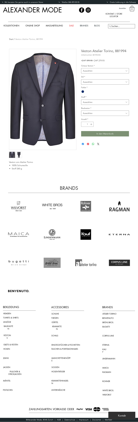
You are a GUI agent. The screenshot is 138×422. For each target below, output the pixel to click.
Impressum (84, 419)
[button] (132, 8)
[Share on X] (98, 144)
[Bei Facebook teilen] (82, 144)
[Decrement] (83, 124)
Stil (83, 77)
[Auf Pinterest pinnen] (88, 144)
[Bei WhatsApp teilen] (93, 144)
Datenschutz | (71, 419)
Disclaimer (96, 419)
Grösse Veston (88, 66)
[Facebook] (81, 10)
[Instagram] (88, 10)
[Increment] (91, 124)
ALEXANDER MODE (32, 10)
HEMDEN (7, 313)
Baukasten (86, 108)
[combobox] (105, 70)
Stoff (83, 97)
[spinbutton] (87, 124)
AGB (59, 419)
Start (11, 39)
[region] (113, 17)
